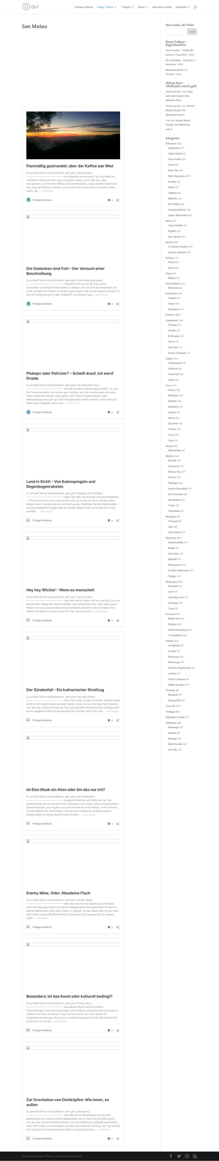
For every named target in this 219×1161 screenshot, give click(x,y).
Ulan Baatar (174, 532)
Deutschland (173, 283)
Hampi (171, 380)
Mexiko (169, 456)
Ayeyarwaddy (175, 542)
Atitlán (172, 330)
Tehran (172, 429)
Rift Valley (174, 204)
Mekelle (172, 198)
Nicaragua (171, 581)
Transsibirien (175, 635)
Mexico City (174, 471)
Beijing (171, 278)
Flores (171, 341)
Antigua (172, 325)
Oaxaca (172, 477)
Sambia (169, 641)
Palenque (173, 483)
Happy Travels (105, 7)
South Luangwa (176, 679)
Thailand (170, 690)
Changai (172, 521)
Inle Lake (173, 553)
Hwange (172, 738)
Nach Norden (175, 744)
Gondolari (173, 374)
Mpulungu (173, 656)
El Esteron (173, 309)
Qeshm (172, 412)
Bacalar (172, 460)
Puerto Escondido (177, 488)
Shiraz (171, 418)
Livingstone (174, 645)
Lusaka (172, 651)
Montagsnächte (174, 70)
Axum (171, 164)
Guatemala (172, 320)
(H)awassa (174, 148)
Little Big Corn (176, 597)
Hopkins (172, 231)
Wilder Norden (176, 684)
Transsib (170, 706)
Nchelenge (174, 662)
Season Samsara (177, 252)
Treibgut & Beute (83, 7)
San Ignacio (174, 236)
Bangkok (172, 694)
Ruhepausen (175, 564)
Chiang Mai (174, 700)
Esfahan (172, 401)
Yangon (172, 576)
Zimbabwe (171, 723)
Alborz (172, 390)
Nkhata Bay (174, 450)
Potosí (171, 262)
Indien (169, 358)
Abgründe (181, 7)
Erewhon (170, 314)
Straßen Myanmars (179, 570)
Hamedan (173, 406)
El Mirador (174, 336)
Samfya (172, 673)
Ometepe (173, 603)
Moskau (172, 624)
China (169, 273)
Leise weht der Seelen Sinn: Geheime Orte (179, 95)
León (170, 591)
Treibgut (126, 7)
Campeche (174, 466)
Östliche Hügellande (179, 668)
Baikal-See (174, 618)
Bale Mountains (176, 176)
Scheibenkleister (177, 209)
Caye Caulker (175, 225)
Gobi (170, 526)
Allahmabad (174, 363)
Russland (171, 614)
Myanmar (171, 538)
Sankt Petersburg (178, 630)
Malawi (170, 446)
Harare (172, 733)
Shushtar (173, 423)
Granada (173, 586)
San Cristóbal (175, 494)
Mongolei (171, 516)
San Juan (173, 347)
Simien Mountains (178, 215)
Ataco (171, 303)
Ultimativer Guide (162, 7)
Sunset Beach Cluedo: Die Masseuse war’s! (180, 110)
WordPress (76, 1156)
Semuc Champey (177, 353)
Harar (171, 187)
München (173, 288)
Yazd (171, 440)
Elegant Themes (45, 1156)
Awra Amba (174, 159)
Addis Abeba (175, 153)
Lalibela (172, 193)
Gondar (172, 181)
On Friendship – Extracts (179, 60)
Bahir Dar (173, 170)
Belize (169, 221)
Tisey (171, 608)
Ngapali (172, 559)
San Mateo (174, 500)
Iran (168, 385)
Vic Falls (172, 749)
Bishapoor (173, 395)
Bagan (171, 548)
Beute (141, 7)
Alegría (172, 298)
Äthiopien (171, 143)
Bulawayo (173, 727)
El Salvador (172, 293)
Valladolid (173, 511)
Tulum (171, 505)
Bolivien (170, 258)
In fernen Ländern (178, 246)
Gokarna (173, 368)
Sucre (171, 268)
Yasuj (171, 434)
